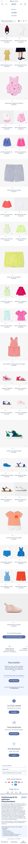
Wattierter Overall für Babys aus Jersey (21, 40)
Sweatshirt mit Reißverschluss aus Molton (21, 301)
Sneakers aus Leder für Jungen (14, 451)
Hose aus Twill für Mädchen (7, 325)
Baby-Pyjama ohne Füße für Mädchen (21, 214)
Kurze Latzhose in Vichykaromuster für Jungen (14, 364)
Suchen (14, 755)
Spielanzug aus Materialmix (7, 562)
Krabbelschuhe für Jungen (7, 475)
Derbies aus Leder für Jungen (21, 499)
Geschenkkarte (14, 733)
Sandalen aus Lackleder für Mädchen (21, 388)
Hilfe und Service (7, 765)
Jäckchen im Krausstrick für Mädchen (7, 214)
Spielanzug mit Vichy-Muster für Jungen (7, 238)
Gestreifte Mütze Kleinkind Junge (7, 40)
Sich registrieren (14, 680)
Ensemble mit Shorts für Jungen (14, 537)
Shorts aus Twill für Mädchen (14, 277)
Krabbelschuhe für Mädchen (14, 624)
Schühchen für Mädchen (21, 412)
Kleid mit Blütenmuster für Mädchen (21, 127)
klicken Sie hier (15, 688)
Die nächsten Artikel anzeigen (14, 637)
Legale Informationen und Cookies (12, 773)
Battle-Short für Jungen (21, 586)
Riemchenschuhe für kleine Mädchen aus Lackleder (21, 65)
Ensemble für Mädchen (7, 127)
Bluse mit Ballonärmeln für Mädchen (21, 325)
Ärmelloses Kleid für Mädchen (7, 152)
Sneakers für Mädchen (7, 388)
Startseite (13, 9)
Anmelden (14, 712)
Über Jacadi (5, 769)
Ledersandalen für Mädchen (21, 475)
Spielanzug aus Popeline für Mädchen (14, 103)
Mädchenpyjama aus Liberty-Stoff (7, 65)
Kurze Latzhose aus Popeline (21, 562)
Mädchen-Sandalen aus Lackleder (7, 499)
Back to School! (14, 1)
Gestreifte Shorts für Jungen (14, 190)
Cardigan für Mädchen (21, 238)
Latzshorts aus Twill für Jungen (7, 301)
